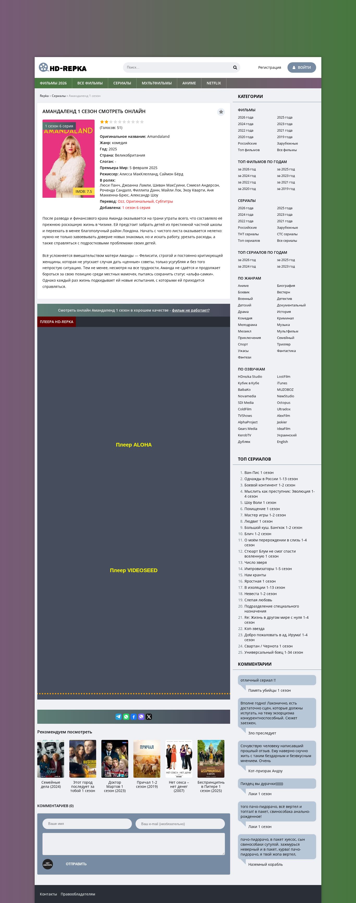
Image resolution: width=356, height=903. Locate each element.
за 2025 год (286, 169)
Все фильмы (90, 83)
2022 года (245, 130)
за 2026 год (247, 169)
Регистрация (269, 67)
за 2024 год (247, 175)
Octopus (283, 402)
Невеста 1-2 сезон (260, 593)
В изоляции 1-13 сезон (264, 587)
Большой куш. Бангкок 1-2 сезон (273, 527)
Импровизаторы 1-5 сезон (268, 568)
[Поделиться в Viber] (141, 717)
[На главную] (61, 67)
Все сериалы (287, 240)
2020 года (245, 136)
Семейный (285, 337)
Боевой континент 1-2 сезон (269, 485)
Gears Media (247, 428)
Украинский (287, 435)
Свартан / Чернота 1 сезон (268, 646)
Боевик (244, 292)
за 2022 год (247, 182)
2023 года (284, 123)
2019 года (284, 136)
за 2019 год (286, 188)
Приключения (249, 337)
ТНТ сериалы (248, 234)
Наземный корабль (265, 864)
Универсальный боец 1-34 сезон (273, 652)
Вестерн (283, 292)
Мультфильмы (157, 83)
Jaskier (282, 422)
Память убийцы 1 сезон (269, 690)
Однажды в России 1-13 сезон (271, 478)
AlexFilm (283, 415)
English (282, 441)
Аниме (189, 83)
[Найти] (235, 67)
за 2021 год (286, 182)
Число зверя (255, 562)
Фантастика (286, 350)
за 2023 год (286, 175)
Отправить (76, 864)
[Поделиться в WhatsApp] (126, 717)
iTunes (282, 383)
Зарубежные (287, 143)
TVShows (245, 415)
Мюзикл (244, 331)
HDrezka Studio (250, 376)
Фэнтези (244, 357)
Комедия (245, 318)
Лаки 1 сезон (260, 793)
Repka (44, 96)
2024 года (245, 123)
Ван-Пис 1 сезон (259, 472)
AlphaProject (248, 422)
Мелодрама (247, 324)
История (284, 311)
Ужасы (243, 350)
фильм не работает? (191, 310)
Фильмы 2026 (53, 83)
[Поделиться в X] (149, 717)
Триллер (284, 344)
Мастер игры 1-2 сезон (265, 514)
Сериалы (122, 83)
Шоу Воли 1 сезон (260, 502)
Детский (244, 305)
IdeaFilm (283, 428)
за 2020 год (247, 188)
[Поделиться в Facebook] (134, 717)
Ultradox (284, 409)
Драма (243, 311)
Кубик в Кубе (248, 383)
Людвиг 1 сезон (258, 521)
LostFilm (283, 376)
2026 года (245, 117)
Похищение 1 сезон (262, 508)
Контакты (48, 894)
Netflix (214, 83)
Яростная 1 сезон (260, 581)
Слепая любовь (258, 599)
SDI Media (246, 402)
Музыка (283, 324)
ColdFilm (244, 409)
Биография (286, 285)
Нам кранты (255, 574)
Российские (247, 143)
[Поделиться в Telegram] (118, 717)
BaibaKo (244, 389)
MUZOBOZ (285, 389)
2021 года (284, 130)
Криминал (285, 318)
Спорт (243, 344)
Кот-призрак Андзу (265, 770)
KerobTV (244, 435)
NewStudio (285, 396)
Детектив (284, 298)
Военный (245, 298)
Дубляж (244, 441)
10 (142, 122)
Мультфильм (287, 331)
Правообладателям (78, 894)
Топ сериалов (249, 240)
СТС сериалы (287, 234)
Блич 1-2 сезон (257, 533)
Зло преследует (262, 733)
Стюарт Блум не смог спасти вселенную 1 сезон (270, 554)
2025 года (284, 117)
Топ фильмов (249, 149)
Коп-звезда (254, 628)
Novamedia (247, 396)
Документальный (291, 305)
